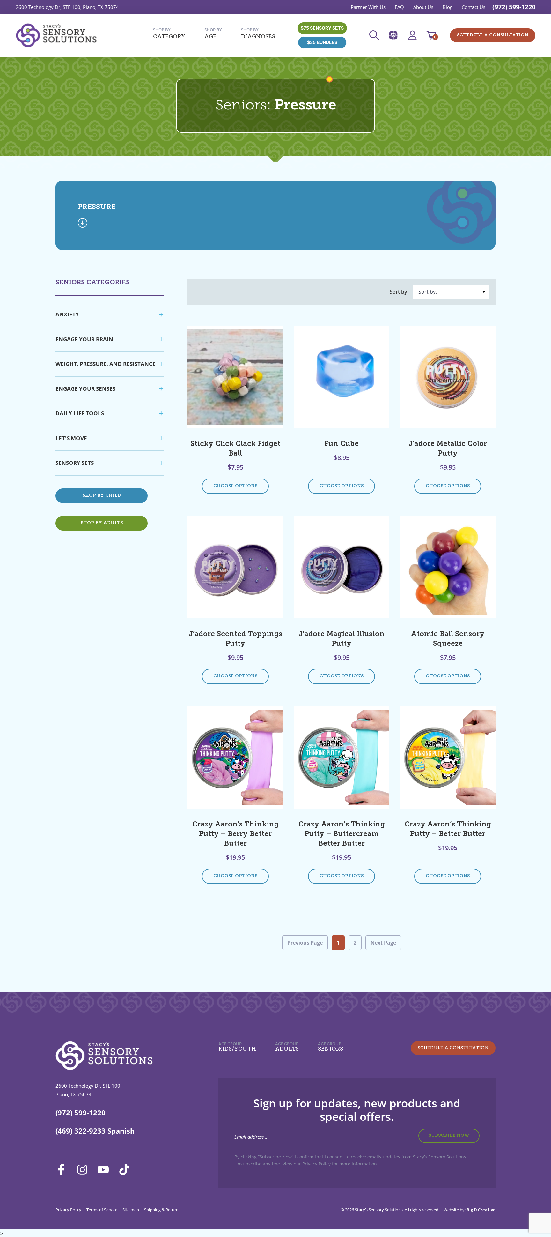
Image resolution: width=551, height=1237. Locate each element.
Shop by (169, 33)
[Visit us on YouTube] (106, 1169)
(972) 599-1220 (513, 7)
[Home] (56, 35)
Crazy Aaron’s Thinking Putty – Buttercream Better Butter (341, 834)
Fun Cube (341, 444)
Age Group (237, 1046)
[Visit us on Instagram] (84, 1169)
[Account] (415, 35)
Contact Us (473, 7)
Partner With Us (368, 7)
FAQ (399, 7)
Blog (447, 7)
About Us (423, 7)
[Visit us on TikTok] (127, 1169)
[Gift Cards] (395, 35)
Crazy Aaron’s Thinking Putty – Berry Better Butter (235, 834)
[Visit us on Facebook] (63, 1169)
